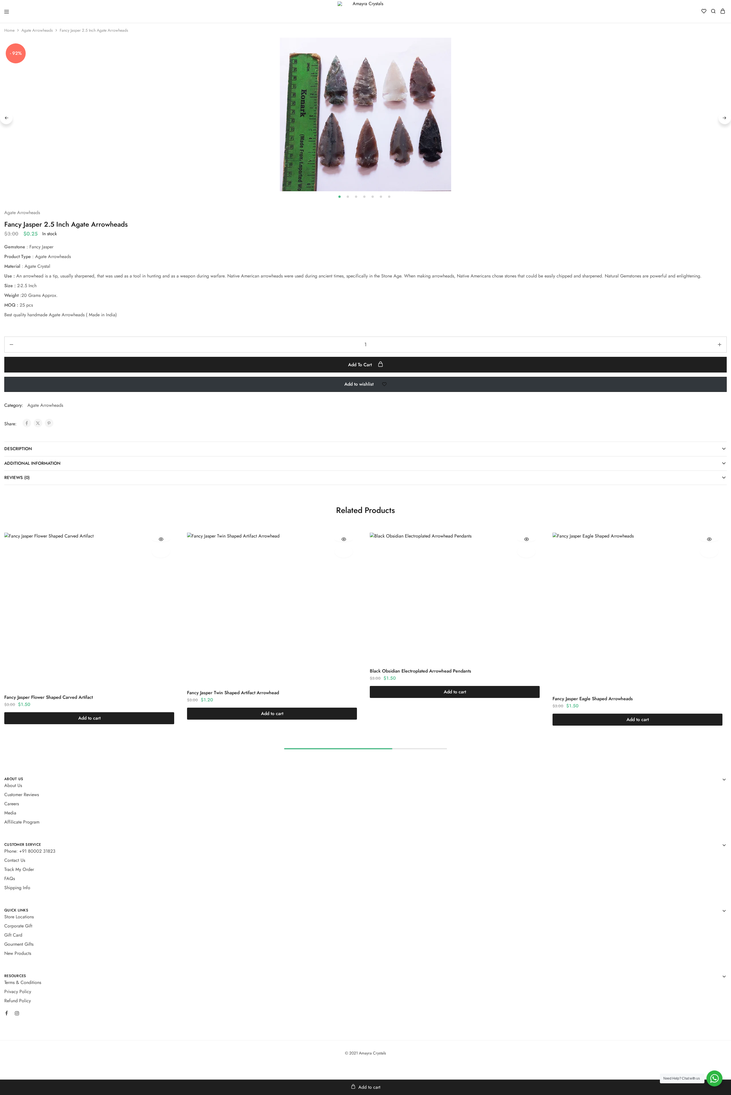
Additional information (32, 463)
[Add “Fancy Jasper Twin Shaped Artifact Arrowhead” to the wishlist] (344, 551)
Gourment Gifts (18, 944)
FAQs (9, 878)
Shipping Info (17, 887)
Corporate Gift (18, 926)
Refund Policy (17, 1000)
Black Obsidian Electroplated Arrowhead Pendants (420, 671)
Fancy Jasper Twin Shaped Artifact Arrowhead (233, 692)
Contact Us (14, 860)
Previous (6, 118)
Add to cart (360, 364)
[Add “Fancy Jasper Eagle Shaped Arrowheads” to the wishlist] (709, 551)
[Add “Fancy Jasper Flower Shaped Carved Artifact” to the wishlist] (161, 551)
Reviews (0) (17, 477)
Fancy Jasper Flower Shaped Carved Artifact (48, 697)
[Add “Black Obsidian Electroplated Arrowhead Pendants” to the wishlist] (526, 551)
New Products (17, 953)
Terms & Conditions (22, 982)
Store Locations (19, 916)
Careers (11, 803)
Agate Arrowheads (37, 30)
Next (724, 118)
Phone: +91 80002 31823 (29, 851)
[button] (89, 718)
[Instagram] (17, 1014)
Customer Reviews (21, 794)
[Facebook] (6, 1014)
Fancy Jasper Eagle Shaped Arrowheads (593, 698)
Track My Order (19, 869)
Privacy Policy (17, 991)
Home (9, 30)
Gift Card (13, 935)
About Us (13, 785)
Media (10, 813)
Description (18, 449)
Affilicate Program (21, 822)
